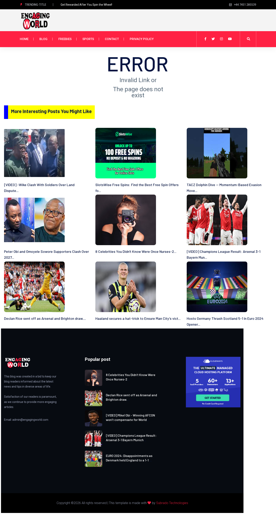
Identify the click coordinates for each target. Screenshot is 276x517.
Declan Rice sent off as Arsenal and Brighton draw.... (45, 318)
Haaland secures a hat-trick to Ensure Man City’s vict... (138, 318)
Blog (43, 39)
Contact (112, 39)
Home (24, 39)
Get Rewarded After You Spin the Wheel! (86, 4)
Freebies (65, 39)
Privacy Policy (142, 39)
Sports (88, 39)
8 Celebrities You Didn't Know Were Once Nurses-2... (135, 251)
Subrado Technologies (172, 503)
